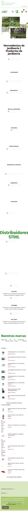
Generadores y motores (14, 164)
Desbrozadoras (14, 146)
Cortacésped (14, 72)
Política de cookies (11, 504)
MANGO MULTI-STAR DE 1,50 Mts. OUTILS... (16, 464)
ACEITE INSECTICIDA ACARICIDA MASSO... (15, 415)
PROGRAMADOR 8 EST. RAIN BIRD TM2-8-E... (16, 377)
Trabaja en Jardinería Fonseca (7, 4)
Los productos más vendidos (14, 477)
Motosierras (14, 90)
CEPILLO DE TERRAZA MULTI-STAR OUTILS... (16, 470)
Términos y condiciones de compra (8, 3)
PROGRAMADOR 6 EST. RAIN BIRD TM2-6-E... (16, 383)
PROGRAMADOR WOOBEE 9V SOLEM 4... (17, 370)
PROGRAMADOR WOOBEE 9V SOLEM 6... (17, 358)
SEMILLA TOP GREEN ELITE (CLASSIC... (17, 425)
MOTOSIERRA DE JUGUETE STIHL (16, 458)
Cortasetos (14, 128)
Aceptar (5, 507)
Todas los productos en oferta (14, 403)
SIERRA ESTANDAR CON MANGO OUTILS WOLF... (15, 434)
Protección (14, 201)
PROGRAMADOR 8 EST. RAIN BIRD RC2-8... (16, 364)
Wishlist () (24, 6)
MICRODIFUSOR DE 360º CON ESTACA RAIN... (17, 409)
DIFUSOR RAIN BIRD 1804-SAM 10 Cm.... (16, 446)
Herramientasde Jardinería (5, 18)
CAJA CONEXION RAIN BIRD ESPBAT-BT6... (17, 396)
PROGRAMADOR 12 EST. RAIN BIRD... (17, 352)
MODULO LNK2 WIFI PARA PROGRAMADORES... (14, 390)
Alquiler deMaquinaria (13, 37)
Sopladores (14, 183)
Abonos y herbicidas (14, 109)
